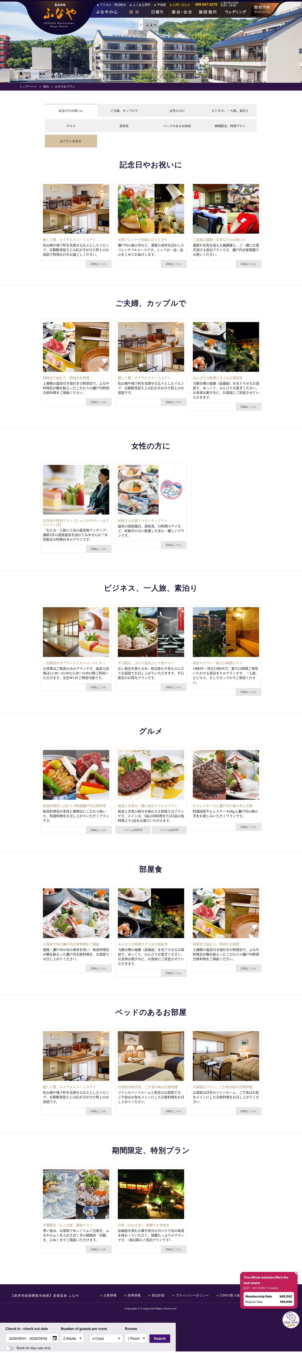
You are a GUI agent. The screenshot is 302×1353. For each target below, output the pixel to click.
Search (160, 1338)
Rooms (131, 1328)
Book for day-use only (34, 1347)
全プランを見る (70, 141)
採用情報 (134, 1295)
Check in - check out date (27, 1328)
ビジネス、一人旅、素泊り (230, 110)
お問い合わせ (181, 4)
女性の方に (177, 110)
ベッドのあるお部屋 (177, 126)
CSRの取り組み (231, 1295)
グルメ (71, 126)
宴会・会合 (182, 12)
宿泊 (134, 12)
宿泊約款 (158, 1295)
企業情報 (110, 1295)
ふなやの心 (107, 12)
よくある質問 (141, 4)
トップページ (28, 86)
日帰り (157, 12)
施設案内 (208, 12)
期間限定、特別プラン (230, 126)
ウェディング (235, 12)
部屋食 (124, 126)
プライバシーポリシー (192, 1295)
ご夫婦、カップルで (124, 110)
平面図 (161, 4)
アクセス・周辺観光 (113, 4)
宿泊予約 (264, 9)
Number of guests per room (74, 1328)
